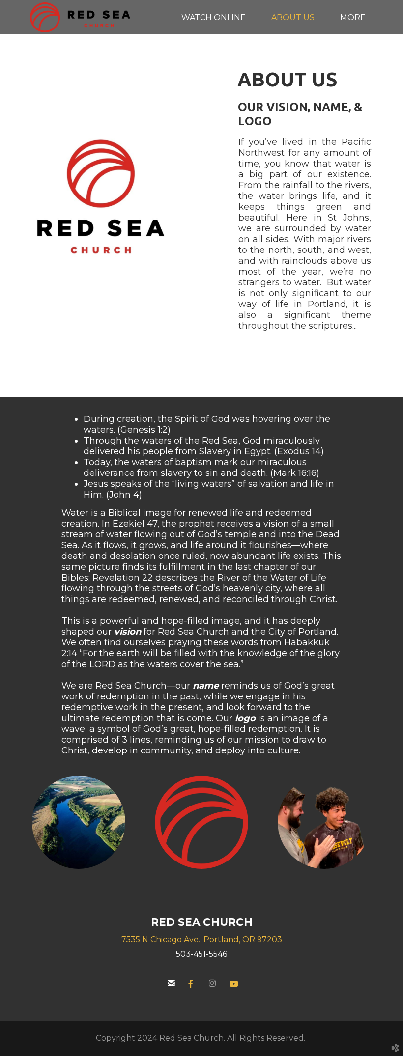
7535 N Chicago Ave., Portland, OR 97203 (201, 939)
